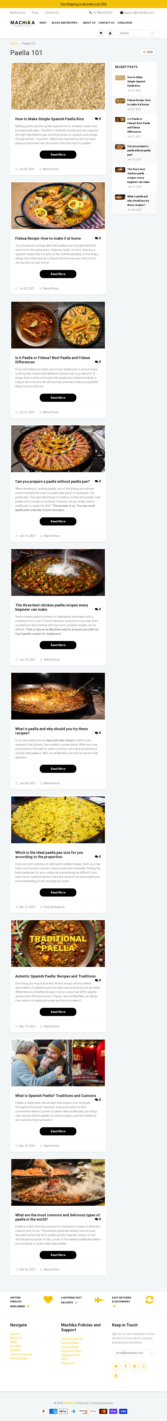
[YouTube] (116, 1375)
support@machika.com (139, 12)
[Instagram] (144, 1366)
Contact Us (52, 12)
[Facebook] (125, 1366)
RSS (150, 52)
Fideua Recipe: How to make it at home (139, 102)
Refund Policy (70, 1343)
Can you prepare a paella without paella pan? (139, 150)
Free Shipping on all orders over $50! (83, 4)
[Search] (152, 33)
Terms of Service (21, 1354)
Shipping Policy (70, 1355)
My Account (17, 12)
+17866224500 (103, 12)
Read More (58, 154)
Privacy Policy (70, 1347)
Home (14, 43)
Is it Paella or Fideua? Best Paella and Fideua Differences (138, 125)
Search (14, 1334)
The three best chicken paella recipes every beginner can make (138, 175)
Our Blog (15, 1346)
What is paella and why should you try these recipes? (138, 200)
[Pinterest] (134, 1366)
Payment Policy (71, 1351)
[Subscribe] (151, 1352)
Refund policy (19, 1358)
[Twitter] (116, 1366)
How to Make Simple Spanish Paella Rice (136, 81)
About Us (89, 22)
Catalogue (124, 22)
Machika (69, 1403)
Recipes (15, 1350)
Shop (35, 12)
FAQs (64, 1359)
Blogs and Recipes (64, 22)
